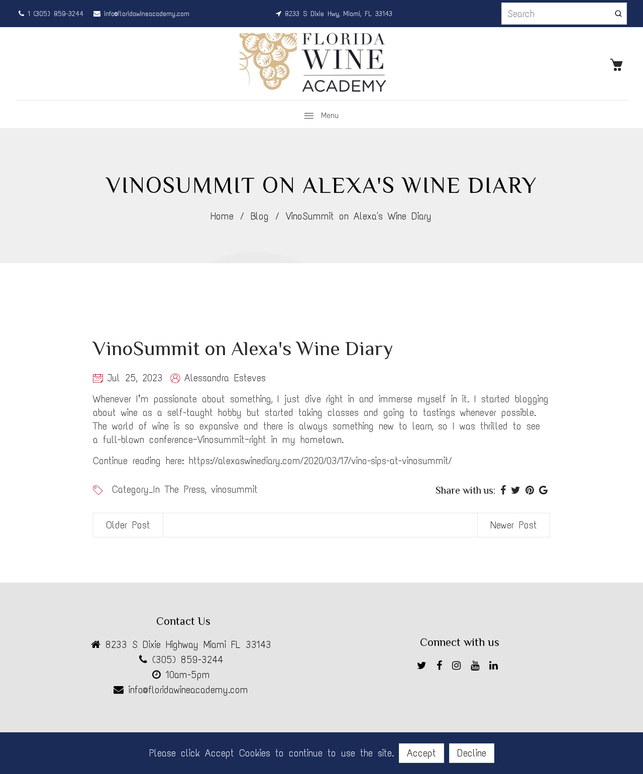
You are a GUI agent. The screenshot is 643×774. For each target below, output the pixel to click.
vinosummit (234, 489)
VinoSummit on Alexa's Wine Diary (243, 348)
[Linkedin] (496, 667)
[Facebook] (442, 667)
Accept (421, 753)
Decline (471, 753)
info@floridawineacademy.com (144, 14)
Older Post (128, 525)
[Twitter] (424, 667)
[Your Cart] (619, 64)
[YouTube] (477, 667)
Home (222, 216)
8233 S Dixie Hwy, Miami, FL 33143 (336, 14)
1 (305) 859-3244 (53, 14)
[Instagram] (459, 667)
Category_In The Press (158, 489)
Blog (260, 216)
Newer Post (513, 525)
